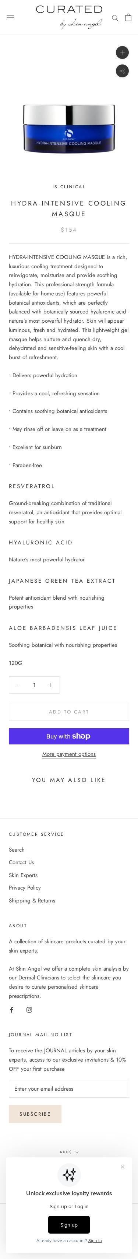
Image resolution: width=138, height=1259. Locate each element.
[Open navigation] (10, 18)
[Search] (115, 17)
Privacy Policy (25, 888)
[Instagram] (29, 1009)
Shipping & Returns (32, 901)
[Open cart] (128, 17)
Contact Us (21, 862)
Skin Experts (23, 875)
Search (17, 850)
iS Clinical (69, 186)
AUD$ (66, 1152)
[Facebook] (11, 1009)
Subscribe (35, 1114)
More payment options (69, 754)
